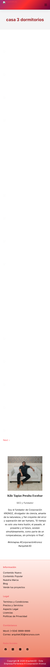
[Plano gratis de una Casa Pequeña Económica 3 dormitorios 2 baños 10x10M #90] (25, 251)
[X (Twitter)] (13, 649)
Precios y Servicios (13, 605)
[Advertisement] (25, 154)
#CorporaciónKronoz (31, 542)
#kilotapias (13, 542)
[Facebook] (5, 649)
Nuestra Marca (10, 580)
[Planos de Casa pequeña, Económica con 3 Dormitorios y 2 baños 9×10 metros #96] (25, 107)
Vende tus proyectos (14, 587)
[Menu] (45, 5)
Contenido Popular (13, 576)
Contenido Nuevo (12, 572)
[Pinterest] (27, 649)
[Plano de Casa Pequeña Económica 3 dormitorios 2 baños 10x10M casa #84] (25, 394)
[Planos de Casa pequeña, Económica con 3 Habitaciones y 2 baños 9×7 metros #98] (25, 84)
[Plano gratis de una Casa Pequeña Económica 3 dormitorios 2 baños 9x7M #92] (25, 205)
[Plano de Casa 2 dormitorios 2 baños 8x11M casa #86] (25, 348)
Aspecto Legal (10, 609)
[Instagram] (20, 649)
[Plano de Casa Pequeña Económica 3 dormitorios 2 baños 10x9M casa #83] (25, 417)
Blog (5, 583)
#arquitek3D (25, 545)
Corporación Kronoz (36, 663)
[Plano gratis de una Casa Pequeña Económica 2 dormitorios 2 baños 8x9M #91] (25, 228)
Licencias (8, 612)
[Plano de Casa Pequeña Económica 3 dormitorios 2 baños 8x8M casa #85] (25, 371)
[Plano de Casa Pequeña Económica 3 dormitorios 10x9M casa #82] (25, 440)
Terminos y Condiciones (15, 601)
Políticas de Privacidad (15, 616)
